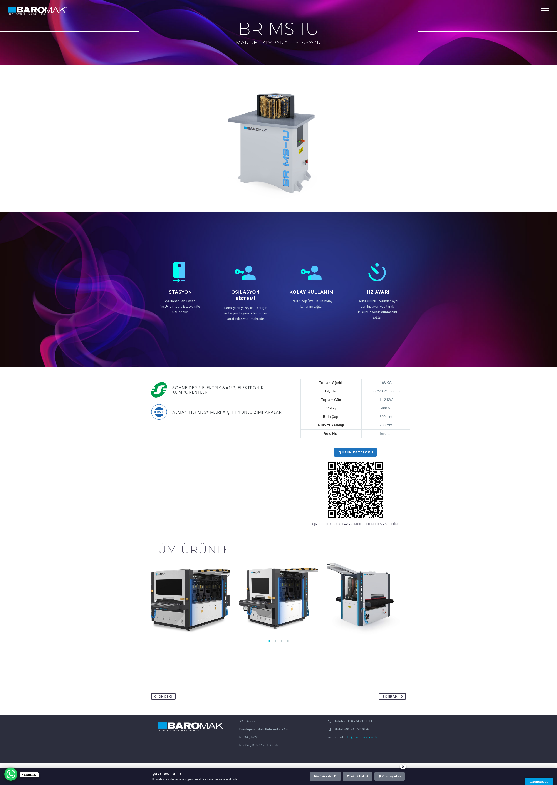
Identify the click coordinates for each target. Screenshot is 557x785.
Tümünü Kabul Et (325, 776)
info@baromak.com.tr (360, 737)
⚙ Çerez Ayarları (389, 776)
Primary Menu (545, 11)
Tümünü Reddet (357, 776)
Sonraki (390, 696)
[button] (269, 641)
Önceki (165, 696)
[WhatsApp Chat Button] (10, 774)
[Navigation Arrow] (148, 596)
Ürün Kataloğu (355, 452)
